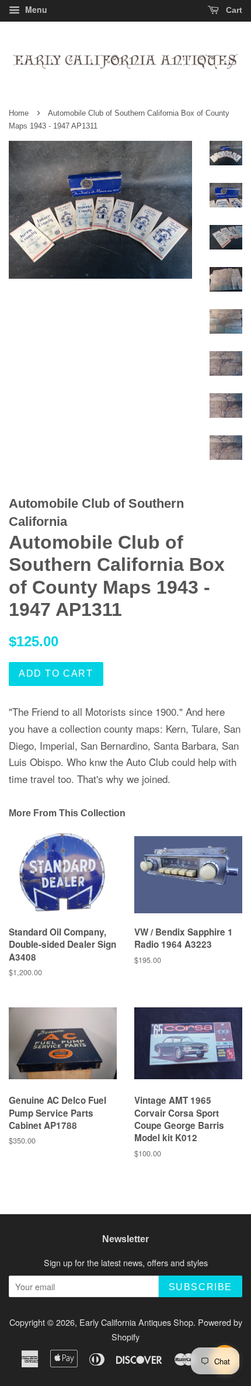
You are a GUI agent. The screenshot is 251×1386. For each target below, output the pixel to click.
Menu (35, 9)
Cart (233, 10)
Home (19, 113)
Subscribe (200, 1287)
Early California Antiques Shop (136, 1322)
